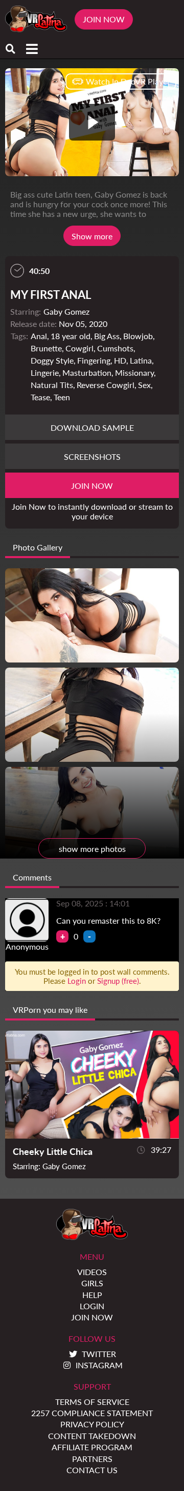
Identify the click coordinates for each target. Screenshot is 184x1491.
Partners (92, 1459)
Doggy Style (52, 360)
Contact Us (92, 1470)
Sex (144, 385)
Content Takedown (92, 1436)
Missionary (134, 372)
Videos (92, 1272)
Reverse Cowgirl (105, 385)
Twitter (99, 1354)
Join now (92, 485)
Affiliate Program (92, 1447)
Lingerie (45, 372)
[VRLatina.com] (36, 19)
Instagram (99, 1365)
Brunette (46, 348)
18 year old (70, 336)
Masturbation (86, 372)
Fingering (93, 360)
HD (120, 360)
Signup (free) (118, 980)
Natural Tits (52, 385)
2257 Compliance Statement (92, 1413)
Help (92, 1295)
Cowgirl (79, 348)
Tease (40, 397)
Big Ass (107, 336)
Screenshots (92, 456)
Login (76, 980)
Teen (62, 397)
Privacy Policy (92, 1424)
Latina (141, 360)
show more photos (92, 848)
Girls (92, 1283)
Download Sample (92, 427)
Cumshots (115, 348)
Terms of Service (92, 1401)
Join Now (104, 19)
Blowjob (138, 336)
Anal (39, 336)
